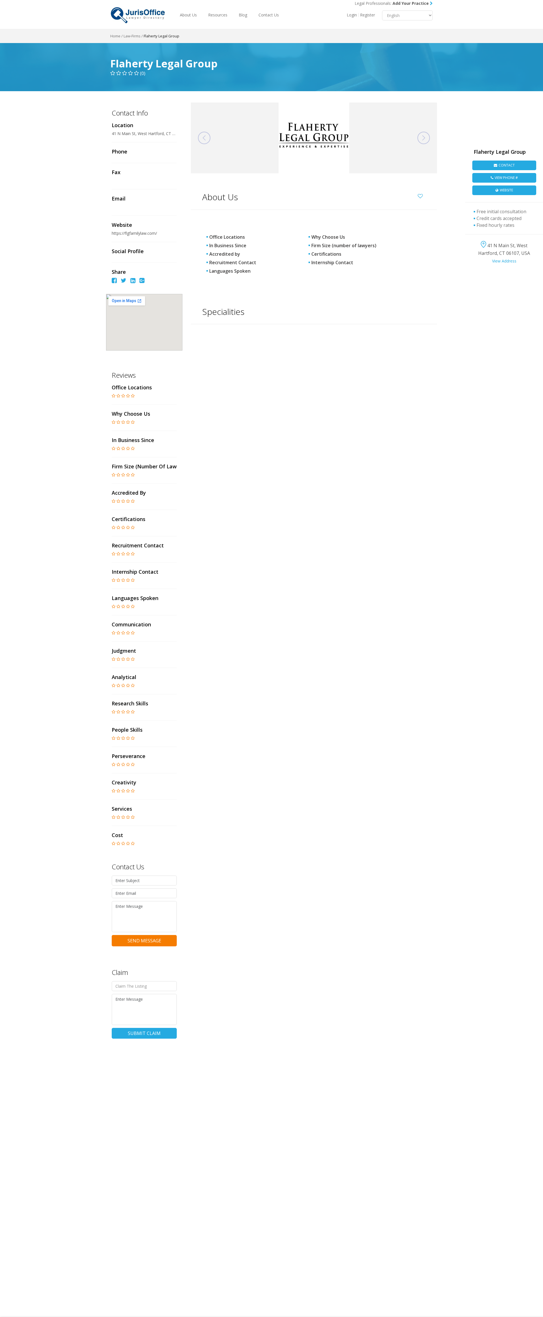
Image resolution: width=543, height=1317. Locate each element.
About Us (188, 15)
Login (352, 15)
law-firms (132, 36)
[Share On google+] (142, 281)
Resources (217, 15)
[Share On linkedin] (132, 281)
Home (115, 36)
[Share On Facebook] (114, 281)
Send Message (144, 941)
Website (506, 190)
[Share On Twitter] (123, 281)
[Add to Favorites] (422, 195)
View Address (504, 261)
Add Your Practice (411, 3)
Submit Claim (144, 1033)
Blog (243, 15)
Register (367, 15)
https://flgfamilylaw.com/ (135, 233)
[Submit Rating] (113, 395)
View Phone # (506, 177)
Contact (507, 165)
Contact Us (268, 15)
